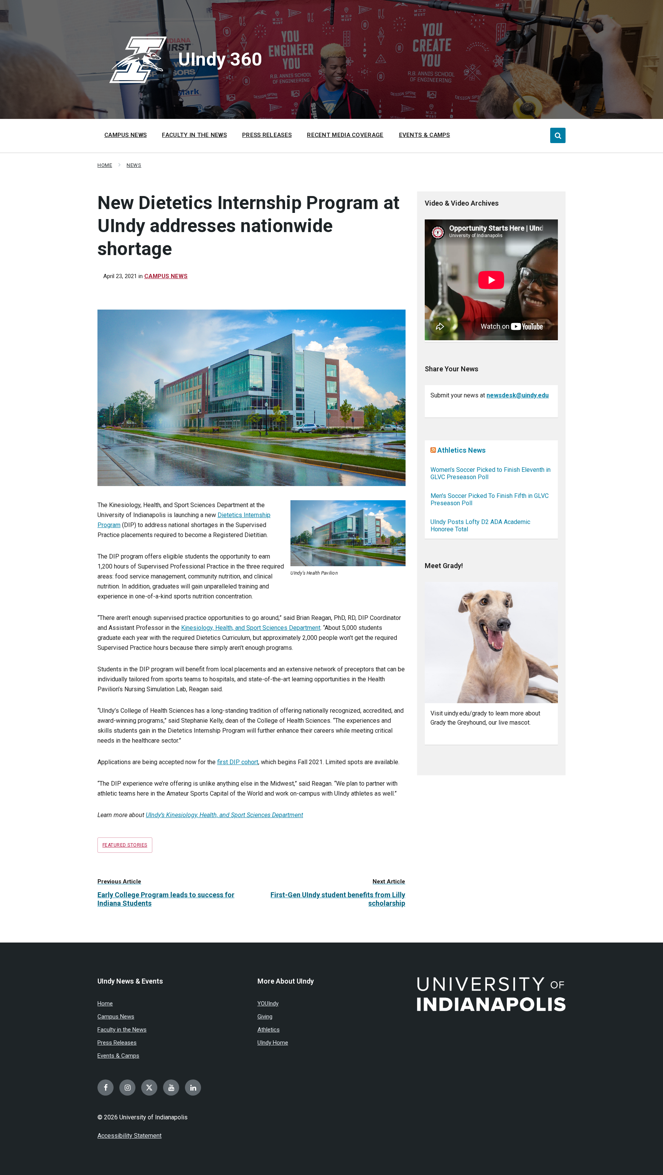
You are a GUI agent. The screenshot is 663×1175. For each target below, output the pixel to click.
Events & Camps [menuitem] (424, 135)
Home (104, 165)
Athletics (268, 1029)
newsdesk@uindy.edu (518, 395)
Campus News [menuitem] (125, 135)
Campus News (166, 276)
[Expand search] (558, 135)
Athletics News (461, 450)
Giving (264, 1016)
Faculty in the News (122, 1029)
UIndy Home (272, 1042)
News (134, 165)
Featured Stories (124, 845)
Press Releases (117, 1042)
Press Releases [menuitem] (267, 135)
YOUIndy (268, 1003)
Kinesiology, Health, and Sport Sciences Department (250, 627)
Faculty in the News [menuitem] (194, 135)
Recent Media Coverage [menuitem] (345, 135)
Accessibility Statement (129, 1135)
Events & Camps (118, 1055)
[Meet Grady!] (491, 643)
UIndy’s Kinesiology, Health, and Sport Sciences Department (224, 815)
